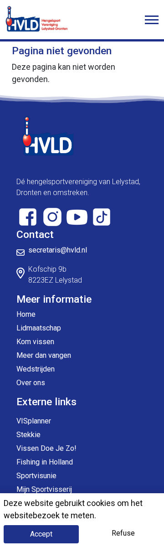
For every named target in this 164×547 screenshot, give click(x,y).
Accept (41, 534)
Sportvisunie (36, 475)
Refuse (123, 533)
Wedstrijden (35, 369)
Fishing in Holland (44, 462)
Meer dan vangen (43, 355)
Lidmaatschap (38, 328)
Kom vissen (35, 341)
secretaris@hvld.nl (57, 250)
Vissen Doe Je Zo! (46, 448)
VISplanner (33, 421)
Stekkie (28, 434)
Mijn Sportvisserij (44, 489)
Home (26, 314)
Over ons (30, 382)
